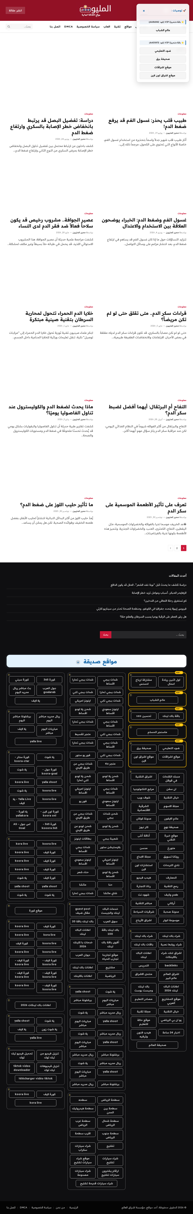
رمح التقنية (171, 886)
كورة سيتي (22, 679)
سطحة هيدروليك (82, 1108)
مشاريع (110, 967)
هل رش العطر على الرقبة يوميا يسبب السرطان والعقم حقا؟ (153, 616)
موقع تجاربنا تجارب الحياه (110, 957)
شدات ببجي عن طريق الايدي (82, 765)
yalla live (36, 741)
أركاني (171, 903)
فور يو (83, 801)
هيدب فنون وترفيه (144, 1034)
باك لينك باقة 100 (110, 932)
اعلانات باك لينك (83, 967)
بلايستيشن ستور (110, 847)
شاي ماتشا (110, 893)
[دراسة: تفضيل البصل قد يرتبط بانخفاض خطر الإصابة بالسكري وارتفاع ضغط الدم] (50, 84)
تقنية (117, 26)
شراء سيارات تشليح (110, 1160)
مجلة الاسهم (171, 806)
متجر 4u (110, 763)
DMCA (68, 26)
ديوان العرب (82, 955)
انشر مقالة (15, 10)
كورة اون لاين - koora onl (49, 813)
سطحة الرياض (110, 1100)
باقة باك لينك (171, 716)
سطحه (82, 1100)
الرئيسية (73, 1207)
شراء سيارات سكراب (83, 1148)
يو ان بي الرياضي (171, 1020)
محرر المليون (172, 133)
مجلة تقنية (144, 1011)
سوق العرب (110, 921)
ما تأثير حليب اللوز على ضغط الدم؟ (56, 504)
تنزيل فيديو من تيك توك (49, 1055)
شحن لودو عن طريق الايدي (82, 828)
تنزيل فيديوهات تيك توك (49, 1068)
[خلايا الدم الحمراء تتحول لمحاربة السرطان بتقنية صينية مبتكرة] (50, 277)
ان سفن (171, 789)
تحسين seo (143, 716)
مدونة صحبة (171, 911)
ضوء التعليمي (171, 748)
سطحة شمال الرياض (110, 1123)
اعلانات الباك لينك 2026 (171, 988)
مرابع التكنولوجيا (143, 789)
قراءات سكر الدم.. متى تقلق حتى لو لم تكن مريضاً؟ (146, 316)
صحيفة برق (143, 748)
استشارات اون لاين (143, 867)
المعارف (171, 877)
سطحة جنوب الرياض (110, 1135)
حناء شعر (83, 872)
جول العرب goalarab (49, 690)
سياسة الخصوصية (88, 26)
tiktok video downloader (21, 1068)
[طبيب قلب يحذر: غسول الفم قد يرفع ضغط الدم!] (143, 84)
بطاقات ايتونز (82, 838)
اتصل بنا (55, 26)
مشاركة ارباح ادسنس (144, 681)
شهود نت (143, 894)
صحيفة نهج (171, 827)
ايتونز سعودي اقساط (110, 711)
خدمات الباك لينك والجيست (110, 911)
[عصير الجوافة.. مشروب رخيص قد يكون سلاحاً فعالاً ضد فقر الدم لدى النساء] (50, 184)
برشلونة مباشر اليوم (22, 718)
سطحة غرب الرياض (82, 1123)
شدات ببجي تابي (83, 692)
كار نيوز (143, 827)
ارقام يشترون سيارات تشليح (110, 1173)
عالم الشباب (157, 700)
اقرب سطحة (83, 1133)
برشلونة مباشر (83, 1000)
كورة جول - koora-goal (49, 771)
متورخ (171, 848)
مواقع (128, 26)
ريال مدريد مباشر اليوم (49, 718)
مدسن (144, 848)
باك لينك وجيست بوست (143, 988)
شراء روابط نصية (171, 944)
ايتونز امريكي (83, 700)
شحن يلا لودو (110, 826)
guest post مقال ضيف (82, 911)
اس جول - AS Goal (21, 826)
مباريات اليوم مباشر (110, 1002)
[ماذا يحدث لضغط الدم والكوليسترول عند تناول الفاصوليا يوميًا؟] (50, 370)
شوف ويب (143, 797)
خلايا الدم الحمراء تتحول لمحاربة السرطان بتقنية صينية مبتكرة (59, 316)
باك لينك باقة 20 (82, 921)
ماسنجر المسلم (157, 732)
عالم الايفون (171, 818)
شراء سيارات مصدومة (83, 1173)
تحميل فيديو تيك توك (22, 1055)
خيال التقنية (171, 797)
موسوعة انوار (171, 920)
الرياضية (110, 976)
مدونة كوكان (143, 818)
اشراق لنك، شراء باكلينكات (171, 955)
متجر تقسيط (83, 734)
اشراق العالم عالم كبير (171, 976)
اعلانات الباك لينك (143, 955)
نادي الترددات (171, 865)
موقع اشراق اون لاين (144, 758)
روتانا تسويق (171, 856)
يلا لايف (35, 700)
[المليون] (96, 10)
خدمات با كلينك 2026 (83, 944)
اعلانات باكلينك (83, 976)
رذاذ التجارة (143, 886)
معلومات (182, 113)
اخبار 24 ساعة (171, 1032)
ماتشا (82, 884)
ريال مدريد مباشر (110, 1012)
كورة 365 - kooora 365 (49, 826)
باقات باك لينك (143, 944)
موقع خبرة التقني (171, 837)
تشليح (110, 1146)
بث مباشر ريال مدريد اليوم (22, 690)
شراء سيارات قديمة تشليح (96, 1183)
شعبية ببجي (110, 838)
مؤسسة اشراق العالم (133, 1207)
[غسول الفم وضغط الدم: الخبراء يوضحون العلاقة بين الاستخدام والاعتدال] (143, 184)
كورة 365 (49, 679)
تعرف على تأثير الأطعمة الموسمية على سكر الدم (146, 508)
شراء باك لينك (171, 936)
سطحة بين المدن (110, 1110)
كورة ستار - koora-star (21, 759)
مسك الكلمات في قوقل (171, 778)
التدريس (144, 965)
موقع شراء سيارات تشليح (83, 1160)
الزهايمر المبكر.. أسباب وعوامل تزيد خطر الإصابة (159, 592)
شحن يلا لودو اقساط (83, 711)
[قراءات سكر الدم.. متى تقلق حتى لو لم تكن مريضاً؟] (143, 277)
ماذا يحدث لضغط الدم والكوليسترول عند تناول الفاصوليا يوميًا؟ (50, 410)
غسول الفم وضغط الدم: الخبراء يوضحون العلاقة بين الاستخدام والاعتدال (144, 223)
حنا (110, 884)
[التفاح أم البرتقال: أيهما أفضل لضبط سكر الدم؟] (143, 370)
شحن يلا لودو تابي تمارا (83, 778)
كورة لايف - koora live (49, 962)
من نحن (60, 1207)
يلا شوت (110, 991)
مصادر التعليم (143, 999)
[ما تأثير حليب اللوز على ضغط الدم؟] (50, 468)
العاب (106, 26)
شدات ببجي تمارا (82, 679)
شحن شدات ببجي (110, 815)
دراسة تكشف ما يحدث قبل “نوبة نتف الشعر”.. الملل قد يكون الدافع (148, 584)
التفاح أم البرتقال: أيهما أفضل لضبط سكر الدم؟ (147, 410)
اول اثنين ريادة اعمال (171, 681)
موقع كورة (35, 910)
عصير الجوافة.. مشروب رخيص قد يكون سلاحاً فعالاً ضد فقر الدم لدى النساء (51, 223)
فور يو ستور (82, 755)
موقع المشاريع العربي (171, 1001)
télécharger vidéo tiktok (36, 1078)
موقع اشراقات (171, 756)
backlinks (171, 965)
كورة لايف (49, 852)
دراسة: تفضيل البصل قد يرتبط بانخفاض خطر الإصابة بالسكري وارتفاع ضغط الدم (51, 126)
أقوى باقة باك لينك (110, 944)
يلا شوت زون (49, 1029)
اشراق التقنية (143, 776)
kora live (22, 843)
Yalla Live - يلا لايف (22, 801)
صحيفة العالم (157, 1045)
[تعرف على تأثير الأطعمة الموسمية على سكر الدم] (143, 468)
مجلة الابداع (144, 856)
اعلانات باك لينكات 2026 (36, 1005)
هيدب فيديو (143, 877)
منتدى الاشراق (143, 974)
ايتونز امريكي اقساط (83, 790)
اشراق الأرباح (144, 920)
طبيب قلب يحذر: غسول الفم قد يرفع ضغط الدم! (147, 123)
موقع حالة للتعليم (143, 1022)
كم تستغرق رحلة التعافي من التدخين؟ (165, 600)
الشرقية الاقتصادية (143, 808)
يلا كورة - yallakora (22, 813)
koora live (22, 782)
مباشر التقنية (143, 903)
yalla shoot (82, 991)
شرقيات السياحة (143, 911)
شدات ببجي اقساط (110, 681)
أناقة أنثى (144, 835)
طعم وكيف (171, 894)
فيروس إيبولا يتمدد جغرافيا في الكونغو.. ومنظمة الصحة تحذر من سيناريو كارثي (141, 608)
